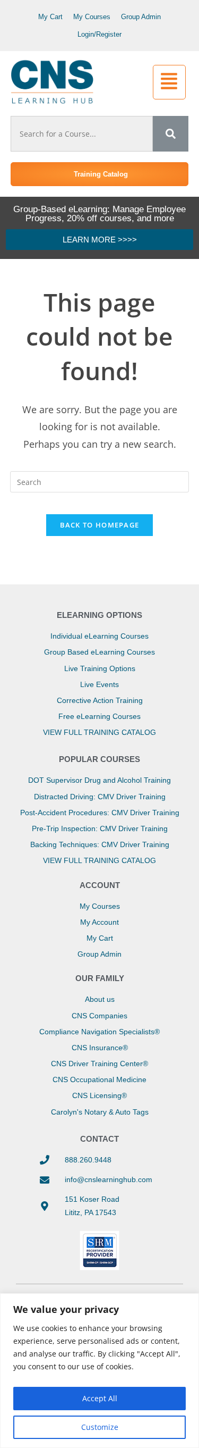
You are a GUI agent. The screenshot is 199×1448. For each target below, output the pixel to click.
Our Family (99, 978)
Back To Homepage (100, 525)
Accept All (99, 1398)
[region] (99, 1370)
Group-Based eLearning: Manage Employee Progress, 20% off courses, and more (99, 213)
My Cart (50, 17)
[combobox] (82, 134)
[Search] (170, 134)
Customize (99, 1427)
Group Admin (141, 17)
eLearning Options (99, 615)
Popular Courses (99, 759)
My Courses (91, 17)
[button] (169, 82)
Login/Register (99, 34)
